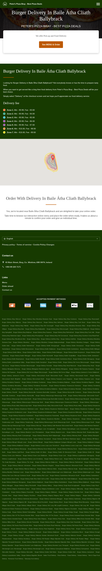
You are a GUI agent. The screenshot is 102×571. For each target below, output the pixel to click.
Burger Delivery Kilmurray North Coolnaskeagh (16, 435)
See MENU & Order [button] (51, 44)
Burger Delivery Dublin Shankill (35, 359)
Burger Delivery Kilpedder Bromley (32, 542)
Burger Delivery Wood (56, 502)
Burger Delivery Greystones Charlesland (21, 415)
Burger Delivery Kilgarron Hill (17, 502)
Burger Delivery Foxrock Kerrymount (87, 528)
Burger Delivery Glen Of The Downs (47, 515)
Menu (4, 282)
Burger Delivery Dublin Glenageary (83, 359)
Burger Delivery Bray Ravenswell (88, 319)
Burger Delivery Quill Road (15, 452)
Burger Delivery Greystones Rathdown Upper (54, 409)
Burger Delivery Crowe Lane (57, 455)
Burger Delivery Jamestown (85, 552)
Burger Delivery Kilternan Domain (70, 535)
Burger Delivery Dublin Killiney (12, 352)
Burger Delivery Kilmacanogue (89, 402)
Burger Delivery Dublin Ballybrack (45, 349)
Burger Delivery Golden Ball (66, 552)
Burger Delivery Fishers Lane (53, 459)
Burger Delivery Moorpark (91, 435)
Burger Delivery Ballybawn (51, 532)
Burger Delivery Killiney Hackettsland (56, 482)
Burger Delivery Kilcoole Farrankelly (28, 522)
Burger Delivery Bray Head (86, 365)
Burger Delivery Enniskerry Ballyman (58, 382)
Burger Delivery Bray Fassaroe (42, 332)
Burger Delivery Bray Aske (16, 329)
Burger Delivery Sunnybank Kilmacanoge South (17, 439)
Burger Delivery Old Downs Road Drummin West (17, 525)
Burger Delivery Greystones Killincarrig (70, 412)
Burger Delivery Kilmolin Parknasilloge (24, 512)
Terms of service (24, 245)
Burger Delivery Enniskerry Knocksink (35, 385)
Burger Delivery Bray (33, 339)
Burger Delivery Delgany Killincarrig (72, 489)
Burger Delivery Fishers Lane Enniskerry (30, 459)
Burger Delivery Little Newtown (12, 429)
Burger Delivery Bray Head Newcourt (65, 365)
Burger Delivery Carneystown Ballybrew (58, 548)
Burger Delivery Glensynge (18, 449)
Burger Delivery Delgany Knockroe (24, 495)
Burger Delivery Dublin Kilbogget (20, 355)
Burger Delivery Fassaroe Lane (84, 379)
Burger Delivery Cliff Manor (90, 439)
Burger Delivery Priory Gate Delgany (35, 518)
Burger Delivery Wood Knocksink (38, 502)
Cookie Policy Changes (43, 245)
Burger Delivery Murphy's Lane (55, 432)
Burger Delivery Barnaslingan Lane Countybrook (72, 429)
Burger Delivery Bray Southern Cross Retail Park (84, 335)
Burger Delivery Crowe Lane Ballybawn (35, 455)
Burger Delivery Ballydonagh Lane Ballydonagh (56, 472)
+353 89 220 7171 (13, 267)
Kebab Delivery (83, 555)
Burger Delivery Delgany (73, 495)
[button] (98, 4)
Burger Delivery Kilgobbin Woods (32, 555)
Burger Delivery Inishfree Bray (50, 339)
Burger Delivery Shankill (9, 392)
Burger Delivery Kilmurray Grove (67, 449)
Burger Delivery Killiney (45, 485)
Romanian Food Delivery (16, 558)
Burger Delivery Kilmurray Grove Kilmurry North (42, 449)
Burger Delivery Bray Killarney (11, 322)
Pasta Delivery (72, 555)
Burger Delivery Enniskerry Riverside (70, 389)
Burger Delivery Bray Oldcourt (11, 319)
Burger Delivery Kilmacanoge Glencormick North (16, 399)
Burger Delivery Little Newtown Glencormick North (58, 425)
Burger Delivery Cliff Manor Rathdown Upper (66, 439)
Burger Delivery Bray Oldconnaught (57, 329)
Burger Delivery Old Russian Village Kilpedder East (48, 538)
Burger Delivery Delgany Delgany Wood (50, 495)
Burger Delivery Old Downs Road (72, 525)
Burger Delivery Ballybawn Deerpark (30, 532)
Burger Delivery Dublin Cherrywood (72, 345)
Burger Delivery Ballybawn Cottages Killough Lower (60, 442)
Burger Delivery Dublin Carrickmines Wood (59, 359)
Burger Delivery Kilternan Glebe (47, 469)
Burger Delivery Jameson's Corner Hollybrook (85, 372)
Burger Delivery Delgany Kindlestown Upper (16, 489)
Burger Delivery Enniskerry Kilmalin (22, 389)
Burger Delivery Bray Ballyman (22, 332)
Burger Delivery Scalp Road (90, 485)
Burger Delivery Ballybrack (35, 482)
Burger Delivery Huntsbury (22, 538)
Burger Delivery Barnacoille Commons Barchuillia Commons (37, 392)
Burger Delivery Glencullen (24, 552)
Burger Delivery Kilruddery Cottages (77, 342)
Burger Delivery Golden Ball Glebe (45, 552)
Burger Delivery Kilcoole (47, 522)
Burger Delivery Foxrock (9, 532)
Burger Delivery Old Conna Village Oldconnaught (32, 372)
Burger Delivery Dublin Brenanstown (23, 349)
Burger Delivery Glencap (33, 425)
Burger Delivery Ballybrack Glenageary (14, 482)
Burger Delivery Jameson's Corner (13, 375)
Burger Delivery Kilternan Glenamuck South (69, 465)
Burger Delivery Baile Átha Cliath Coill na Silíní (35, 479)
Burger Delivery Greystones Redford (22, 419)
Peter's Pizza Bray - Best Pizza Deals (25, 4)
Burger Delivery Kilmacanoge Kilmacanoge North (51, 395)
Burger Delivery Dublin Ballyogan (52, 352)
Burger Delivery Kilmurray (19, 528)
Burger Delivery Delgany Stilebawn (46, 492)
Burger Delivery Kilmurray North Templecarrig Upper (83, 432)
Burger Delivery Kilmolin (44, 512)
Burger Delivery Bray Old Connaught (42, 325)
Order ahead (7, 286)
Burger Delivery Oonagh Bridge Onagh (66, 512)
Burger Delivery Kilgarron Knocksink (65, 508)
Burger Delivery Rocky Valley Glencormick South (48, 405)
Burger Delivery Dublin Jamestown (88, 355)
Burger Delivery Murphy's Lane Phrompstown (30, 432)
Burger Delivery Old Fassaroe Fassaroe (81, 369)
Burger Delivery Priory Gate (56, 518)
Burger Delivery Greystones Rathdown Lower (24, 409)
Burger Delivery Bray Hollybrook (79, 329)
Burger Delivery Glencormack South (76, 375)
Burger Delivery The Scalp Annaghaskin (76, 459)
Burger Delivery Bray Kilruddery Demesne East (37, 319)
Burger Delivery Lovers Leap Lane (71, 445)
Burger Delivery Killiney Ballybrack (78, 482)
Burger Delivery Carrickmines (90, 475)
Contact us (7, 290)
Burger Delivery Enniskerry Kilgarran (83, 382)
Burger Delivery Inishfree (68, 339)
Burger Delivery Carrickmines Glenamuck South (64, 475)
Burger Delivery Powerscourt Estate (42, 508)
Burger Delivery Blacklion (33, 472)
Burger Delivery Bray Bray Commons (65, 319)
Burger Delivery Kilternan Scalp (67, 469)
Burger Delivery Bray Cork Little (84, 332)
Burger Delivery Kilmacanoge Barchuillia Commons (48, 399)
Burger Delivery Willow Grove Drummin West (80, 518)
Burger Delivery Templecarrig (24, 422)
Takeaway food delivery (32, 558)
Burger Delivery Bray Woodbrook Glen (14, 339)
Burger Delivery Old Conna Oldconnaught (76, 362)
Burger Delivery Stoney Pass (65, 528)
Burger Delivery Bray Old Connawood (56, 335)
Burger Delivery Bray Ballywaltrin (35, 329)
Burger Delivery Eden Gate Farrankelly (69, 522)
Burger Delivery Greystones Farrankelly (47, 415)
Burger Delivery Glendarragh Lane (33, 548)
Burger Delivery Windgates (59, 369)
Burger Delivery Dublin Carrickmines (68, 349)
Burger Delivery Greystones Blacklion (48, 419)
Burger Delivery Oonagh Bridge (89, 512)
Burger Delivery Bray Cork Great (75, 322)
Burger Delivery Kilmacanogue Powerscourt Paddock (61, 402)
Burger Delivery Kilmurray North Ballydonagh (46, 435)
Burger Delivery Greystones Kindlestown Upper (42, 412)
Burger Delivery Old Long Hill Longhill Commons (53, 505)
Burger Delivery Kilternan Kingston (43, 465)
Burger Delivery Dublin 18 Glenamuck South (62, 452)
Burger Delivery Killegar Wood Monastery (76, 502)
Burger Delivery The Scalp (25, 462)
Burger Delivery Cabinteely (72, 498)
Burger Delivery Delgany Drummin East (71, 492)
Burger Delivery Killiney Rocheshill (25, 485)
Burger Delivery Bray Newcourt (32, 322)
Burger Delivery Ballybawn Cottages (18, 445)
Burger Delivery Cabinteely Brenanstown (25, 498)
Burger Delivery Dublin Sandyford (36, 362)
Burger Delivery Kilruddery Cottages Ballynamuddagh (47, 342)
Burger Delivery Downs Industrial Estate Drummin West (77, 515)
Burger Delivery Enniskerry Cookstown (34, 382)
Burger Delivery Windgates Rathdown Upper (35, 369)
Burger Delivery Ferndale (44, 365)
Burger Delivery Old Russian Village (77, 538)
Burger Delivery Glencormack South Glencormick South (44, 375)
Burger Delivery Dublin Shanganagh (47, 345)
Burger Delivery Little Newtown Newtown (86, 425)
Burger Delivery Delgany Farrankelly (22, 492)
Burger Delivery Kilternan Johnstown (19, 465)
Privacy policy (8, 245)
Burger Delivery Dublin (55, 362)
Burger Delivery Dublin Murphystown (13, 359)
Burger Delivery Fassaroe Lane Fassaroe (59, 379)
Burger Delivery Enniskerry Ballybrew (46, 389)
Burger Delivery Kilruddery (21, 342)
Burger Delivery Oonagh (16, 535)
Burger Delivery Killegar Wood (26, 505)
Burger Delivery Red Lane (40, 475)
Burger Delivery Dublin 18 (86, 452)
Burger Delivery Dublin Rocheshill (42, 355)
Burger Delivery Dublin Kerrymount (74, 352)
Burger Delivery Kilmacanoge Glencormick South (83, 395)
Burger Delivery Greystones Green (70, 415)
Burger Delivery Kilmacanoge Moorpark (77, 399)
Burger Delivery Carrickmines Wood (72, 532)
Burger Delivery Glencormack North (33, 379)
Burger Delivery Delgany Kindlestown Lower (45, 489)
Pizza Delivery (62, 555)
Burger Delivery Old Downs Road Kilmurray (47, 525)
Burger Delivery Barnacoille (25, 395)
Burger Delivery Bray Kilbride (19, 325)
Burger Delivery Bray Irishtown (53, 322)
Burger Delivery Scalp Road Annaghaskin (67, 485)
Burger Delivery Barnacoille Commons (69, 392)
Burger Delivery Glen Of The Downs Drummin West (18, 515)
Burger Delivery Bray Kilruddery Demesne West (70, 325)
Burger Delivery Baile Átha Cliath (89, 479)
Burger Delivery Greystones (71, 419)
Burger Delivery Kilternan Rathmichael (71, 462)
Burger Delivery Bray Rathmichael (63, 332)
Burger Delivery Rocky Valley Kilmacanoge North (17, 405)
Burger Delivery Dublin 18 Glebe (36, 452)
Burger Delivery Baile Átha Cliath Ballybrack (64, 479)
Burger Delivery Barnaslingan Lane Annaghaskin (39, 429)
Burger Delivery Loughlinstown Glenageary (81, 455)
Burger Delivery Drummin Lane (79, 545)
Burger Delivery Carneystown (80, 548)
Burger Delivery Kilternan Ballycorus (46, 462)
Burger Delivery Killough (35, 442)
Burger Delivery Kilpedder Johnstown (83, 542)
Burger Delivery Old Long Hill (79, 505)
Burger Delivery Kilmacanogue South (82, 422)
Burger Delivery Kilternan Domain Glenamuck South (42, 535)
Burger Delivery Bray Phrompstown (33, 335)
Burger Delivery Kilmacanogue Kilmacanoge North (27, 402)
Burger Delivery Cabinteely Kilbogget (51, 498)
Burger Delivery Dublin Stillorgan (90, 349)
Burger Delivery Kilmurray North (71, 435)
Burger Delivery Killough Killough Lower (14, 442)
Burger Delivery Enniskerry (91, 389)
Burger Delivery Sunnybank (42, 439)
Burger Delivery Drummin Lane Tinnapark (55, 545)
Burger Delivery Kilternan (86, 469)
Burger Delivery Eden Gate (90, 522)
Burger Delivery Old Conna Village (59, 372)
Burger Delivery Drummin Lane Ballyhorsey (28, 545)
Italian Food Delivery (49, 555)
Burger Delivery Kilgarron (86, 508)
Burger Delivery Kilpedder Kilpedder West (57, 542)
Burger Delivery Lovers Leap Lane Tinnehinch (45, 445)
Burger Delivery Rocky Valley (73, 405)
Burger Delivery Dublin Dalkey (32, 352)
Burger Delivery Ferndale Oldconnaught (22, 365)
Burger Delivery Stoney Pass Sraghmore (41, 528)
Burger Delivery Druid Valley (10, 479)
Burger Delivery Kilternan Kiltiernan (25, 469)
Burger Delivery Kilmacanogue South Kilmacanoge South (52, 422)
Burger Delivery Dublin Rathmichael (23, 345)
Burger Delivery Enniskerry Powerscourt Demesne (65, 385)
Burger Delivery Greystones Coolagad (82, 409)
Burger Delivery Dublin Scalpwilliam (65, 355)
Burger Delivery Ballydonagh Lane (83, 472)
